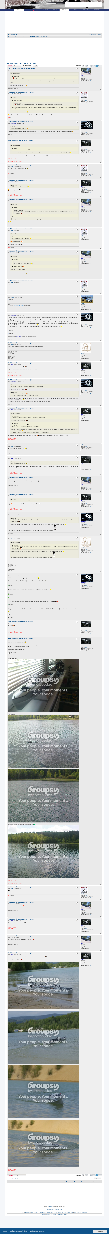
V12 (82, 75)
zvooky (82, 98)
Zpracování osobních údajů (62, 1214)
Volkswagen (79, 1212)
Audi (23, 1212)
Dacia (32, 1212)
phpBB (50, 1206)
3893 (86, 306)
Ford (34, 1212)
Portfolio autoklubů (49, 1214)
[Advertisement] (83, 4)
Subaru (68, 1212)
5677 (86, 78)
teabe (82, 444)
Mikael (82, 353)
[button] (83, 66)
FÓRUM (19, 10)
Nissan (52, 1212)
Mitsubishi (48, 1212)
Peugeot (55, 1212)
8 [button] (90, 65)
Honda (37, 1212)
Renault (59, 1212)
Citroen (28, 1212)
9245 (86, 132)
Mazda (40, 1212)
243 (86, 446)
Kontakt (54, 1214)
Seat (62, 1212)
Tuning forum (84, 1212)
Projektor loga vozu (32, 10)
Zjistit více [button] (42, 1231)
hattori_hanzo (83, 129)
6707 (86, 149)
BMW (26, 1212)
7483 (86, 100)
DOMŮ (9, 10)
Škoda (65, 1212)
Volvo (75, 1212)
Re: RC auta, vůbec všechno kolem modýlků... (22, 68)
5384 (86, 355)
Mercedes (44, 1212)
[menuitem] (17, 34)
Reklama (43, 1214)
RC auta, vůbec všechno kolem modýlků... (22, 63)
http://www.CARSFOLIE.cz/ (19, 305)
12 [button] (98, 65)
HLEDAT (45, 10)
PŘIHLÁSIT (85, 10)
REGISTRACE (97, 10)
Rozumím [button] (100, 1231)
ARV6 (82, 146)
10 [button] (94, 65)
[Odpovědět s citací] (77, 69)
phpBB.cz (57, 1207)
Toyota (72, 1212)
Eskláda (82, 303)
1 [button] (87, 65)
